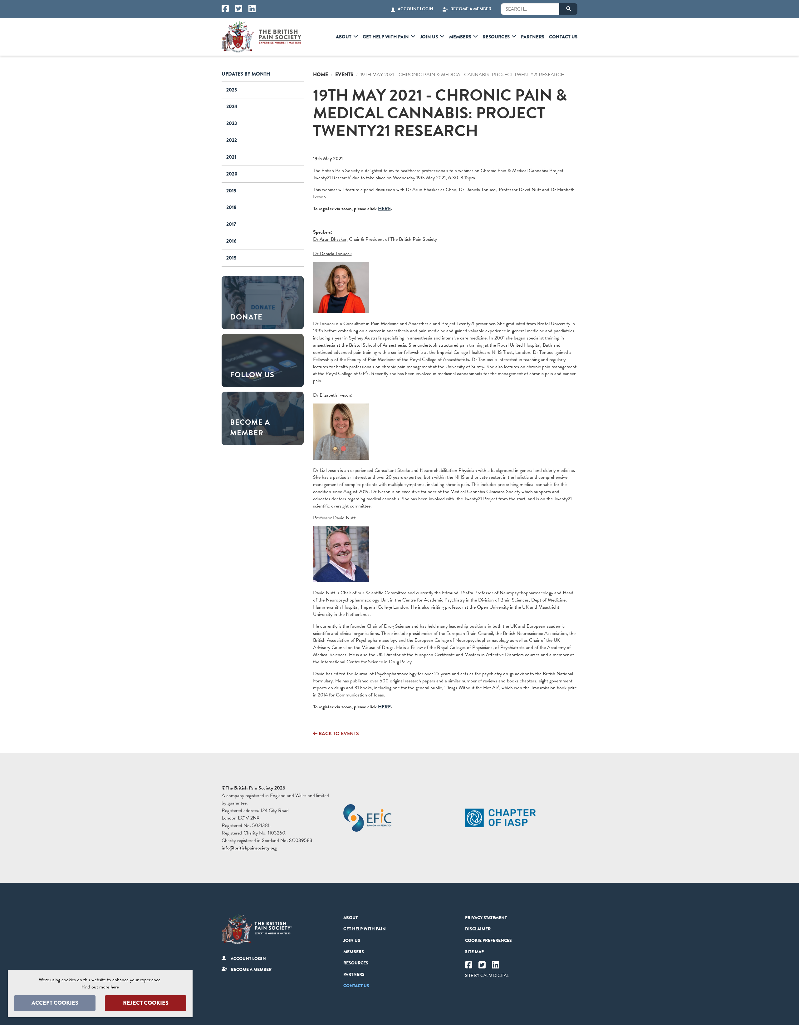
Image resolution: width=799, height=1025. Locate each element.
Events (344, 74)
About (343, 37)
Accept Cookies (55, 1003)
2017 (231, 224)
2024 (232, 106)
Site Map (474, 951)
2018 (231, 207)
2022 (231, 140)
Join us (429, 37)
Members (460, 37)
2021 (231, 157)
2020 (232, 173)
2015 (231, 257)
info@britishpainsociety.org (249, 848)
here (114, 987)
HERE (384, 208)
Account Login (415, 9)
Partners (532, 37)
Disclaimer (478, 929)
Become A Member (470, 9)
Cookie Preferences (488, 940)
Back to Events (338, 733)
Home (320, 74)
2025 (231, 89)
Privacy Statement (486, 917)
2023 (231, 123)
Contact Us (563, 37)
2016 (231, 241)
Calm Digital (494, 975)
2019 (231, 190)
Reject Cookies (146, 1003)
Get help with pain (386, 37)
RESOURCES (496, 37)
